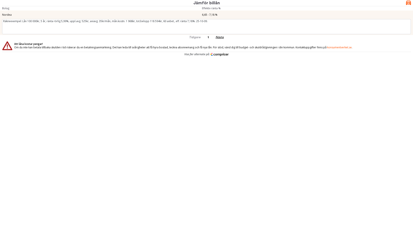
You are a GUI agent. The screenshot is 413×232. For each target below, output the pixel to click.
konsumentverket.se (339, 47)
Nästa (220, 37)
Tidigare (195, 37)
